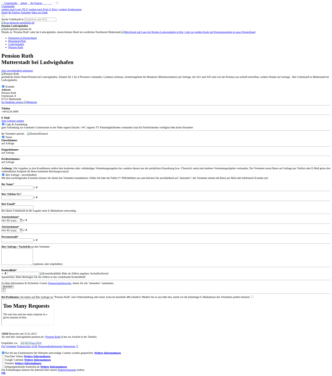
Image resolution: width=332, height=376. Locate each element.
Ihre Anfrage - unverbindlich (24, 174)
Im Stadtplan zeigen (12, 102)
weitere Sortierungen (70, 9)
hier (170, 297)
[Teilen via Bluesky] (27, 343)
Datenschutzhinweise (59, 283)
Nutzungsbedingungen (50, 346)
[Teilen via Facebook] (22, 343)
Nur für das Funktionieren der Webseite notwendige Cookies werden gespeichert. (49, 352)
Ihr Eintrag (35, 3)
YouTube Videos (14, 356)
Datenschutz (24, 346)
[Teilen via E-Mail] (39, 343)
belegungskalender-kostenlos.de (22, 366)
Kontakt (13, 86)
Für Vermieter (8, 346)
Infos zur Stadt (40, 12)
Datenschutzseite (67, 369)
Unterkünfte (9, 3)
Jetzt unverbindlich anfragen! (17, 70)
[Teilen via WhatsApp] (32, 343)
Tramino (9, 363)
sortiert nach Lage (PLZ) (14, 9)
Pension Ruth (52, 336)
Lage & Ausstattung (19, 124)
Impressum (69, 346)
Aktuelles (26, 12)
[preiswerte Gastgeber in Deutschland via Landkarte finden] (188, 32)
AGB (34, 346)
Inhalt (22, 3)
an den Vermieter (25, 246)
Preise (12, 137)
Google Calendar (14, 359)
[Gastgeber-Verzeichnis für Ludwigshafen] (17, 22)
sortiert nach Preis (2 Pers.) (43, 9)
